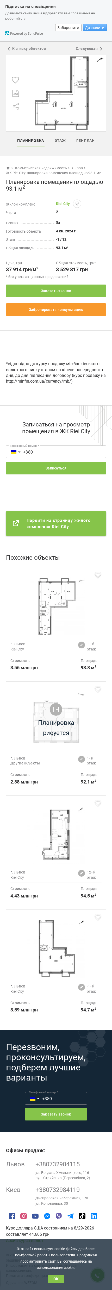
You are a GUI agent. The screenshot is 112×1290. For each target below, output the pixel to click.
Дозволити (94, 27)
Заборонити (68, 27)
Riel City (63, 204)
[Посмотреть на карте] (77, 204)
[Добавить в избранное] (15, 80)
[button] (13, 451)
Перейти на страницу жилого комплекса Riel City (59, 523)
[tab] (31, 141)
